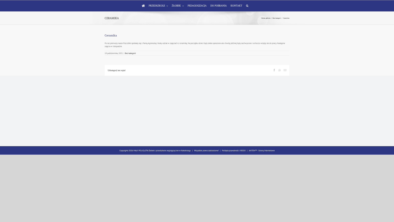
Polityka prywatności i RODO (234, 150)
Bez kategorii (130, 53)
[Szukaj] (247, 5)
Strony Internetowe (266, 150)
